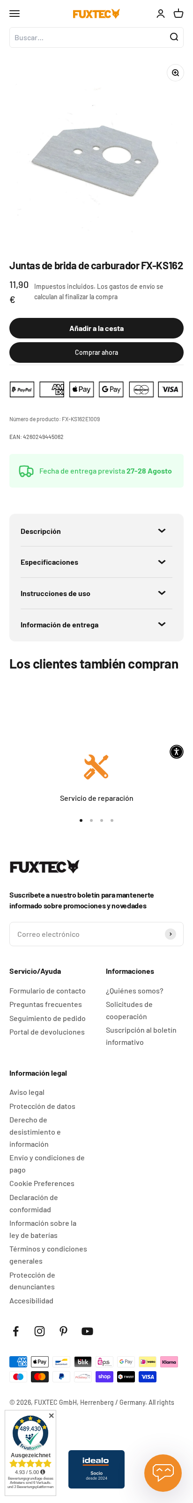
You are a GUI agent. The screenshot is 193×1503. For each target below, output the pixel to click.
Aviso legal (27, 1091)
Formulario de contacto (47, 990)
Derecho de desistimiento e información (35, 1131)
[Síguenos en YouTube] (87, 1331)
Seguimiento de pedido (47, 1018)
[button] (177, 752)
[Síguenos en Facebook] (15, 1331)
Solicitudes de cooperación (129, 1010)
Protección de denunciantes (32, 1280)
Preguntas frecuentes (45, 1004)
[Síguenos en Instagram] (39, 1331)
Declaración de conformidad (33, 1203)
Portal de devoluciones (47, 1031)
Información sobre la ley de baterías (42, 1228)
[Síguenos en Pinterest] (63, 1331)
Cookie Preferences (41, 1183)
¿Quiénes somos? (134, 990)
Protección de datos (42, 1105)
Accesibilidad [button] (31, 1300)
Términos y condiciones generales (48, 1254)
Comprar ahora (96, 352)
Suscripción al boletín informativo (141, 1035)
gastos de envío (132, 286)
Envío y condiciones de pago (47, 1163)
